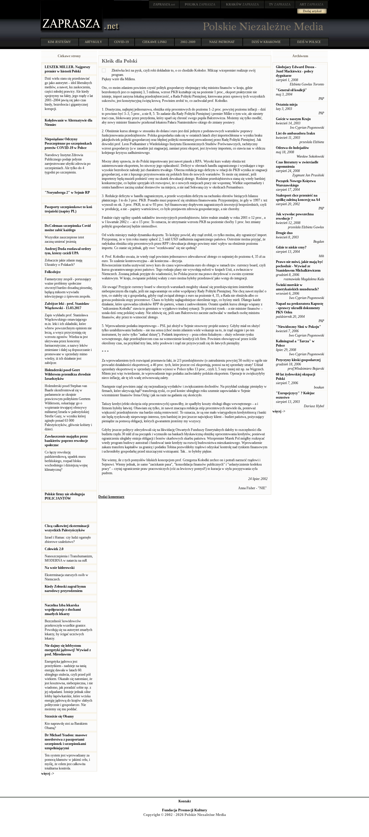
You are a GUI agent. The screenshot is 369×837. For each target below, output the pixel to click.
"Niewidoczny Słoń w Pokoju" (298, 327)
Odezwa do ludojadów (292, 148)
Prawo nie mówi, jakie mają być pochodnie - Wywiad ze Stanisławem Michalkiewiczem (299, 266)
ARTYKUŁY (93, 42)
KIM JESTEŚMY (59, 42)
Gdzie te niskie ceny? (291, 247)
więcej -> (47, 773)
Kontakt (184, 801)
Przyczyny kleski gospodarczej (298, 360)
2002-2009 (187, 42)
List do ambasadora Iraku (295, 133)
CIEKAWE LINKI (154, 42)
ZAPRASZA (200, 4)
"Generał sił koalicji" (291, 90)
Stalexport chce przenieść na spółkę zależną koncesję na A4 (298, 197)
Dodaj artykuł (312, 11)
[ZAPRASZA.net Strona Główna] (72, 32)
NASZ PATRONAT (222, 42)
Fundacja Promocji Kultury (184, 810)
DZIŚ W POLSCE (309, 42)
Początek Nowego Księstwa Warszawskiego (296, 183)
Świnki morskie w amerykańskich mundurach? (297, 287)
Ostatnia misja (287, 104)
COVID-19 (121, 42)
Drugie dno (284, 233)
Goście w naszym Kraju (293, 119)
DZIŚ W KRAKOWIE (266, 42)
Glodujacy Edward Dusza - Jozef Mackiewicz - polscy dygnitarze (296, 71)
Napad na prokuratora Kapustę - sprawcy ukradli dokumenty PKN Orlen (299, 308)
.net (164, 4)
